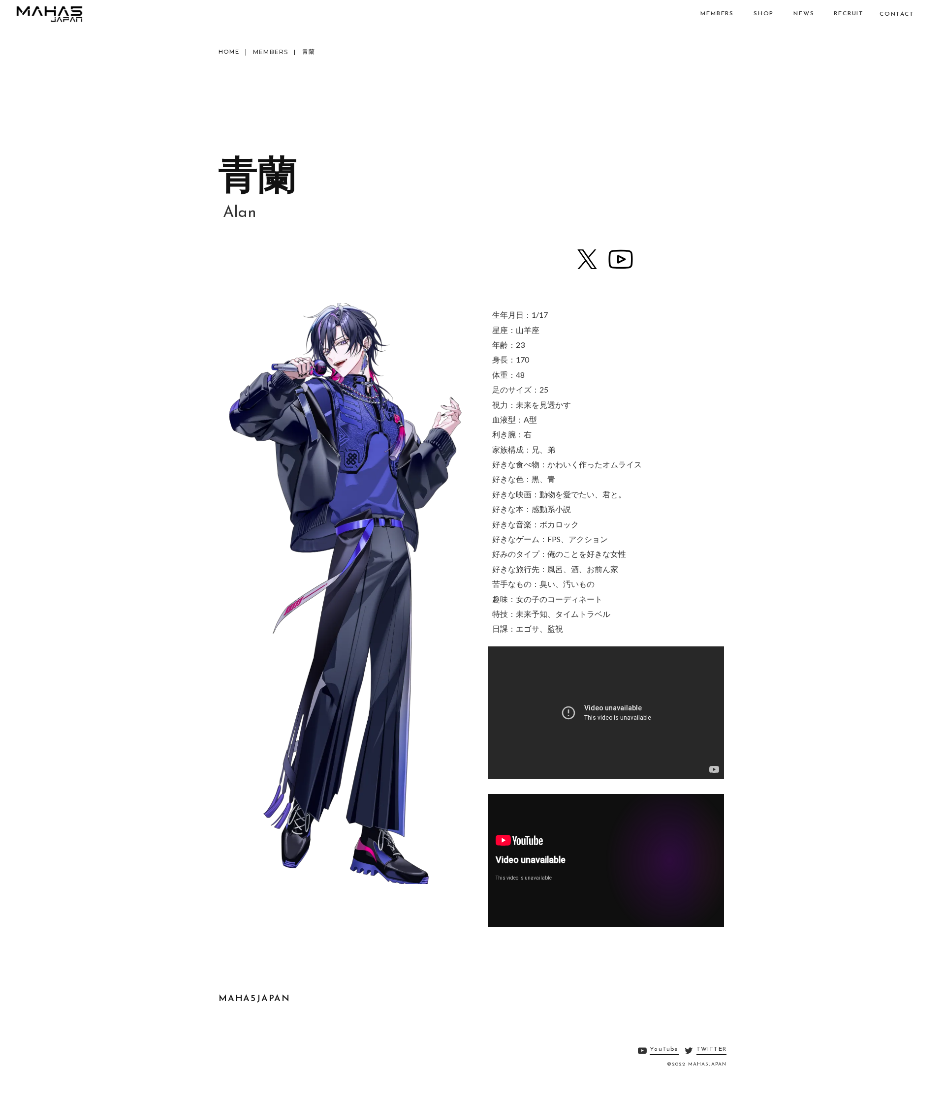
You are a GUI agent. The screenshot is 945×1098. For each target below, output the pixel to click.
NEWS (803, 14)
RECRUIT (849, 14)
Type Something (49, 13)
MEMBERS (270, 52)
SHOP (764, 14)
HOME (229, 52)
